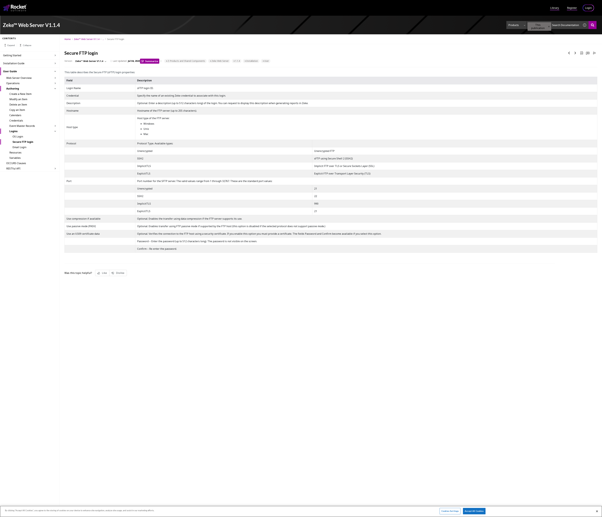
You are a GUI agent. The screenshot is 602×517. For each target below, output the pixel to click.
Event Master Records (22, 126)
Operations (13, 83)
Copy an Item (17, 110)
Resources (15, 152)
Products (513, 25)
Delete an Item (18, 104)
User (266, 60)
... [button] (103, 39)
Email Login (19, 147)
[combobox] (554, 25)
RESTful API (13, 168)
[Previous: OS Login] (569, 53)
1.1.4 (237, 60)
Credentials (16, 120)
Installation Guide (13, 63)
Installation (252, 60)
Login (588, 8)
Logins (13, 131)
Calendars (15, 115)
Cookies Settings (450, 511)
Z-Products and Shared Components (186, 60)
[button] (549, 26)
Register (572, 8)
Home (67, 39)
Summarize (151, 61)
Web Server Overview (19, 78)
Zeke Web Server (220, 60)
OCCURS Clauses (16, 163)
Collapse (27, 45)
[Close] (597, 511)
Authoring (12, 88)
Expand (11, 45)
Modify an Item (18, 99)
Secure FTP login (23, 142)
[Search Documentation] (593, 25)
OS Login (18, 136)
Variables (15, 158)
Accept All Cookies (474, 511)
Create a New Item (20, 94)
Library (554, 8)
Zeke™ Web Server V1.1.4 (86, 39)
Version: (68, 60)
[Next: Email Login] (575, 53)
